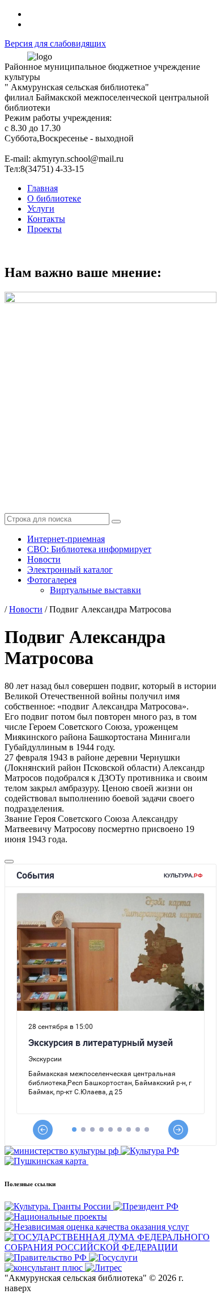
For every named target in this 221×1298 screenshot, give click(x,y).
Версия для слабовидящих (55, 43)
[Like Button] (9, 861)
